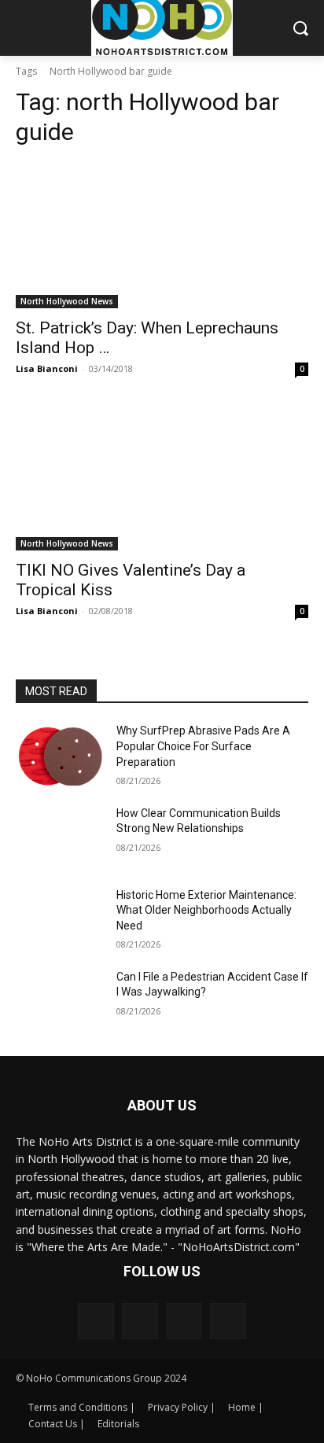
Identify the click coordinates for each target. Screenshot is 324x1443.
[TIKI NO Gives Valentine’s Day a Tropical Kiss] (162, 477)
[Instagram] (140, 1321)
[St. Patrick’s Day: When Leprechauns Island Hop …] (162, 235)
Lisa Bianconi (47, 368)
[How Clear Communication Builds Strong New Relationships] (60, 836)
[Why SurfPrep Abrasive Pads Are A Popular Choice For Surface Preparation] (60, 754)
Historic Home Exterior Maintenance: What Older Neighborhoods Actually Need (206, 910)
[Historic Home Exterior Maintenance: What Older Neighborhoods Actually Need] (60, 918)
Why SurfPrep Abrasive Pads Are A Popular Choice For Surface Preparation (203, 746)
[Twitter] (228, 1321)
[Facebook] (96, 1321)
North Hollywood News (66, 301)
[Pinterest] (184, 1321)
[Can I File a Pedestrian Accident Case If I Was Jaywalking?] (60, 1000)
